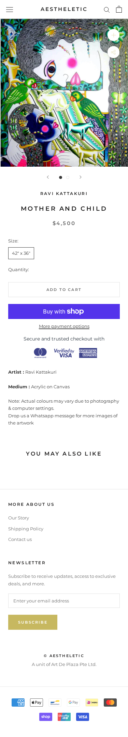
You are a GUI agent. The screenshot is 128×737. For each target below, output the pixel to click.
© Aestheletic (64, 655)
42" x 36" (21, 253)
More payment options (64, 326)
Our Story (18, 517)
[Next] (81, 177)
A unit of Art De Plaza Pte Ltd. (64, 664)
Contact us (20, 539)
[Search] (107, 9)
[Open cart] (119, 9)
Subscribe (32, 622)
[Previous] (48, 177)
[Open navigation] (9, 9)
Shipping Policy (25, 528)
